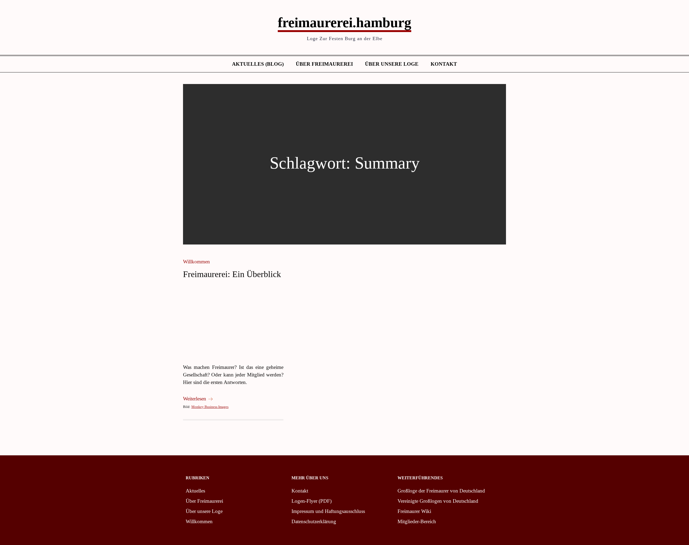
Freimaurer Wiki (414, 511)
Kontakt (444, 64)
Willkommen (196, 261)
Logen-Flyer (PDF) (311, 501)
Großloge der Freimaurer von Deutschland (441, 491)
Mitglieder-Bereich (417, 521)
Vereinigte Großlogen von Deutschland (438, 501)
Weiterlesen (194, 398)
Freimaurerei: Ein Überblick (232, 274)
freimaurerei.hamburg (344, 22)
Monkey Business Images (210, 407)
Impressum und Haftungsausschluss (328, 511)
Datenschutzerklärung (313, 521)
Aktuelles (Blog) (258, 64)
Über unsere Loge (392, 64)
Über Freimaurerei (324, 64)
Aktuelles (195, 491)
